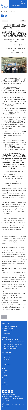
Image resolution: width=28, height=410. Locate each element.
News (4, 15)
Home (2, 11)
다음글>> (23, 20)
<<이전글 (5, 20)
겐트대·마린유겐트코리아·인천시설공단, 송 (12, 308)
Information (8, 11)
